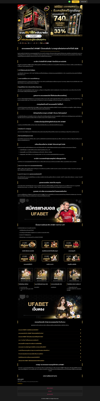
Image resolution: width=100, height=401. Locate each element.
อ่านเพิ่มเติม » (20, 383)
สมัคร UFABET (50, 388)
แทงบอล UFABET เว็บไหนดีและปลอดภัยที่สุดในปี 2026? (30, 336)
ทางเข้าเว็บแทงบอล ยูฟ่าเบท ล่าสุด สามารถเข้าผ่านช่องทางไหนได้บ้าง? (33, 350)
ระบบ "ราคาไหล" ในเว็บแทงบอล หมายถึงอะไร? (28, 340)
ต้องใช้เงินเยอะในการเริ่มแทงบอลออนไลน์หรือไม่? (29, 357)
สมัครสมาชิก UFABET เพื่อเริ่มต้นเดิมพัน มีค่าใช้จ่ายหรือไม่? (31, 360)
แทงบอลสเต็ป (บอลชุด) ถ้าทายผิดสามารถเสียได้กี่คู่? (30, 343)
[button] (50, 329)
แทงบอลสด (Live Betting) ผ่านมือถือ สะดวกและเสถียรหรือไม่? (32, 347)
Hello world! (20, 379)
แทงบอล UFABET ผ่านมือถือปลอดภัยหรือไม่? (28, 330)
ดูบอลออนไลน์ (50, 394)
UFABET (50, 391)
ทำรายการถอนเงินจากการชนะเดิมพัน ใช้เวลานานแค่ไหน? (30, 354)
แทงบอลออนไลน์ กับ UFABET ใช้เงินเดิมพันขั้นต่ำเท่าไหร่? (30, 333)
